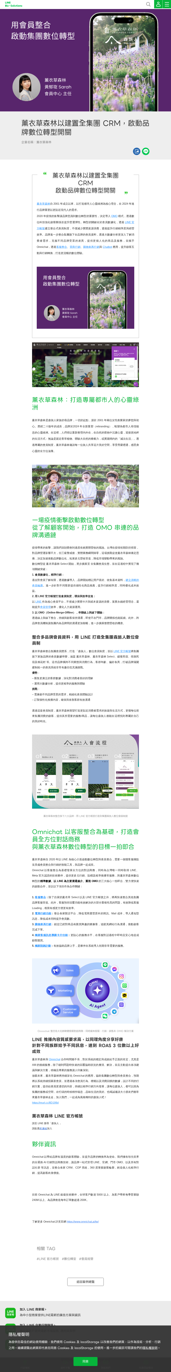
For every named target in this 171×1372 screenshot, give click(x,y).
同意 (85, 1361)
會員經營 (87, 1258)
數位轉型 (70, 1258)
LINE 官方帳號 (49, 1258)
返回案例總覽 (85, 1281)
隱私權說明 (149, 1347)
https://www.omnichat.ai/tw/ (83, 1221)
